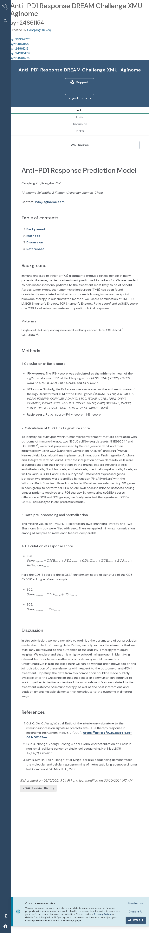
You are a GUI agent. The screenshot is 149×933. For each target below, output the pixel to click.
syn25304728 (20, 39)
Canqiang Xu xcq (39, 30)
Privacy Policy (102, 914)
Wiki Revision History (39, 788)
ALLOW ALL (136, 920)
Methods (33, 236)
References (35, 249)
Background (35, 229)
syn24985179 (20, 53)
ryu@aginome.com (50, 202)
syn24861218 (19, 48)
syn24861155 (19, 44)
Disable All (136, 911)
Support (82, 82)
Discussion (34, 242)
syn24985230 (20, 58)
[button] (5, 20)
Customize (136, 903)
